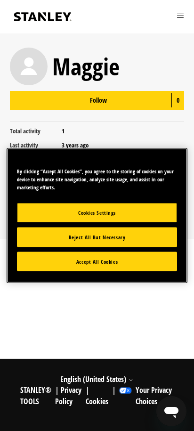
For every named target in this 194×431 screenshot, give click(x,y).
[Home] (43, 16)
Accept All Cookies (97, 261)
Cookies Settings (97, 212)
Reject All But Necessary (97, 236)
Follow (98, 100)
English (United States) (94, 379)
